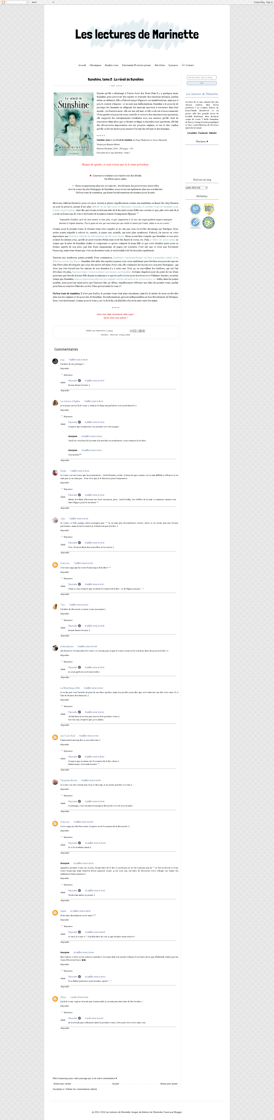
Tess (62, 604)
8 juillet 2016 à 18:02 (94, 756)
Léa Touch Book (67, 735)
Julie (62, 518)
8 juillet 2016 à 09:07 (94, 380)
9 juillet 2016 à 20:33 (83, 822)
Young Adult (124, 335)
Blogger (178, 1112)
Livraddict (192, 132)
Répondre (64, 368)
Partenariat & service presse (136, 65)
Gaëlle (63, 910)
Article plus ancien (169, 1083)
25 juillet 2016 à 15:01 (95, 976)
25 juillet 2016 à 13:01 (91, 450)
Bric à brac (160, 65)
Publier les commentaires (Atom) (81, 1089)
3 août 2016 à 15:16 (79, 997)
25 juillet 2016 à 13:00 (91, 436)
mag (62, 359)
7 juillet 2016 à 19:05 (78, 518)
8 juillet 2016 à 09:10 (94, 422)
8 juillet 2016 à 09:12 (94, 495)
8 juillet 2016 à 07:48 (87, 646)
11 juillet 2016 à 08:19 (95, 932)
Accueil (82, 65)
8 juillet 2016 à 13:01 (93, 688)
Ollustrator (158, 1112)
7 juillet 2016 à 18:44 (93, 401)
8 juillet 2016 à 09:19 (94, 667)
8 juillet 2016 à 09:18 (94, 625)
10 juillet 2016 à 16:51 (83, 863)
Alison (63, 996)
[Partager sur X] (137, 330)
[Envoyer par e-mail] (131, 330)
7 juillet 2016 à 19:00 (79, 471)
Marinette (72, 380)
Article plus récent (62, 1083)
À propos (173, 65)
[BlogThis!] (134, 330)
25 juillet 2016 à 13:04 (83, 952)
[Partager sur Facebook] (140, 330)
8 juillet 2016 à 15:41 (94, 712)
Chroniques (95, 65)
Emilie (63, 470)
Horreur (114, 335)
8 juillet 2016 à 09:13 (94, 542)
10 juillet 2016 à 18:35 (80, 911)
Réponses (68, 375)
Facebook (203, 132)
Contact (190, 65)
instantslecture (67, 646)
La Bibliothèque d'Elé (70, 687)
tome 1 (127, 152)
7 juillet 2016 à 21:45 (83, 563)
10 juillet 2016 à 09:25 (95, 843)
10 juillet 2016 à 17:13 (95, 890)
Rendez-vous (111, 65)
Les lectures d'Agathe (70, 401)
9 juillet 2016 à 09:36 (94, 801)
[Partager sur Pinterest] (143, 330)
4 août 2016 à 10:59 (94, 1018)
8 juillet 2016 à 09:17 (94, 584)
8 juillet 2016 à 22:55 (91, 780)
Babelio (213, 132)
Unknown (65, 563)
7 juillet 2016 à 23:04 (78, 604)
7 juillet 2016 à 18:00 (78, 359)
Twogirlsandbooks (68, 780)
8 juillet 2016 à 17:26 (88, 735)
